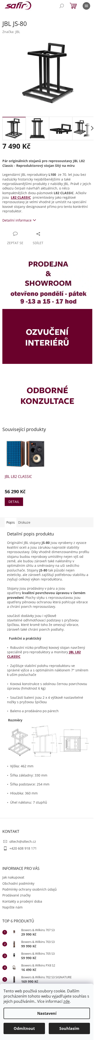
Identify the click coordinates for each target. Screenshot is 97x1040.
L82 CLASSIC (21, 197)
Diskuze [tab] (24, 522)
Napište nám (12, 907)
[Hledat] (61, 6)
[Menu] (86, 6)
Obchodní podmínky (18, 883)
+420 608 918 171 (23, 848)
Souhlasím (69, 1028)
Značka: (11, 31)
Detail (13, 501)
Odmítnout (24, 1028)
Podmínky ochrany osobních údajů (29, 889)
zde (66, 1001)
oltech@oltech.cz (22, 841)
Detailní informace (17, 220)
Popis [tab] (10, 522)
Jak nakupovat (13, 877)
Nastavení (47, 1013)
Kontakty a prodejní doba (22, 901)
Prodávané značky (16, 895)
